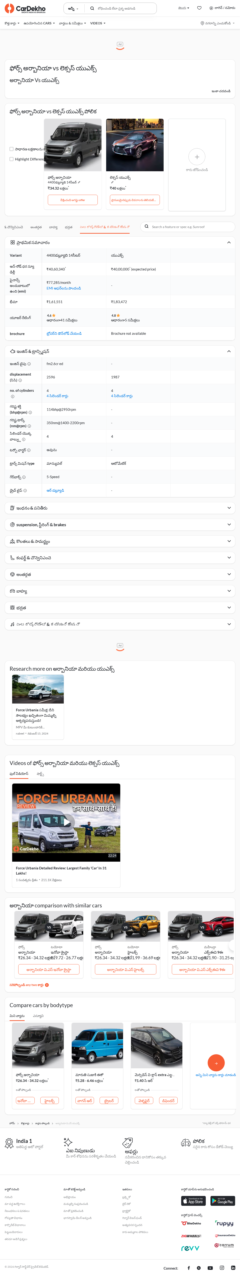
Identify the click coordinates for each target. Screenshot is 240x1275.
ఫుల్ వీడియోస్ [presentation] (19, 774)
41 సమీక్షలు (68, 320)
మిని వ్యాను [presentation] (17, 1016)
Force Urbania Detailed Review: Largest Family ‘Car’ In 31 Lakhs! (61, 870)
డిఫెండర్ (168, 1100)
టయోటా (56, 947)
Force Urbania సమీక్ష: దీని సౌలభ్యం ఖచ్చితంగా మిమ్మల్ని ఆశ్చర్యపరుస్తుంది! (36, 715)
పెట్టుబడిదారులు (13, 1232)
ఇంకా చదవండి (221, 91)
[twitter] (199, 1268)
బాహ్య (53, 227)
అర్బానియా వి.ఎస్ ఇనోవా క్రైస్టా (48, 969)
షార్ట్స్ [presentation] (40, 774)
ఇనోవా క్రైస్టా (60, 952)
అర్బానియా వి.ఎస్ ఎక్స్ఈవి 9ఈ (202, 969)
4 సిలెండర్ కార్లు (57, 396)
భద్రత (68, 227)
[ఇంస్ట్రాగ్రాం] (222, 1268)
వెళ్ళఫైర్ (144, 1100)
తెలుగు (182, 7)
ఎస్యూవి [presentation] (38, 1016)
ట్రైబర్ (109, 1100)
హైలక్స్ (133, 952)
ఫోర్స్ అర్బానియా (59, 177)
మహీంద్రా (210, 947)
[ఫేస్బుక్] (189, 1268)
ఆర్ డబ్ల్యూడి (55, 490)
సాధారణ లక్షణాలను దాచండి (34, 149)
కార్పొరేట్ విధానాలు (15, 1225)
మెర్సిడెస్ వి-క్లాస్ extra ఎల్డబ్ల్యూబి (158, 1075)
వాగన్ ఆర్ (84, 1100)
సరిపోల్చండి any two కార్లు (27, 985)
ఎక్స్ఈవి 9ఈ (213, 952)
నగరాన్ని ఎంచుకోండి (218, 23)
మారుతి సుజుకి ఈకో (89, 1075)
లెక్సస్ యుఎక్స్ (120, 177)
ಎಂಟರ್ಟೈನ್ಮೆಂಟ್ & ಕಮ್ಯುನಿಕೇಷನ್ (105, 227)
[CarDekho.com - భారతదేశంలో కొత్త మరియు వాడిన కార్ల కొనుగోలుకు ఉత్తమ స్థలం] (25, 8)
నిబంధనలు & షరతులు (17, 1211)
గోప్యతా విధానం (13, 1218)
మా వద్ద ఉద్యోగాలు (15, 1204)
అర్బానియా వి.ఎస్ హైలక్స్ (125, 969)
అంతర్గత (36, 227)
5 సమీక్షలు (132, 320)
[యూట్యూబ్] (210, 1268)
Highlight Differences (31, 159)
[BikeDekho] (191, 1223)
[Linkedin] (233, 1268)
